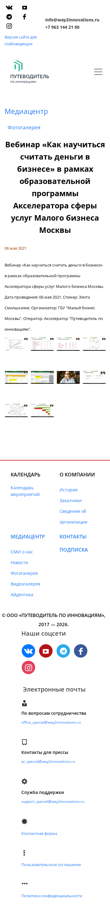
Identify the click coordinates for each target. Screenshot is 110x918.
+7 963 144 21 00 (62, 27)
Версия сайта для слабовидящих (21, 40)
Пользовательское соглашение (51, 864)
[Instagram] (9, 26)
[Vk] (9, 7)
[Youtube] (24, 7)
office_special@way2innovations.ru (51, 722)
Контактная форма (39, 833)
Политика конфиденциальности (51, 895)
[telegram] (9, 16)
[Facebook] (24, 16)
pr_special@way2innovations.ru (48, 761)
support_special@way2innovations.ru (52, 801)
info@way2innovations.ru (72, 20)
